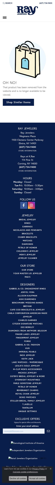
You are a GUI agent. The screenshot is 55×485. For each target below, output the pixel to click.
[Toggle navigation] (4, 17)
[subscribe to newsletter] (48, 431)
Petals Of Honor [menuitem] (27, 386)
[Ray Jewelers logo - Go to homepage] (27, 10)
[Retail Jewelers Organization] (23, 458)
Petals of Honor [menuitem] (27, 247)
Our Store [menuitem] (27, 269)
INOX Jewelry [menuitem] (27, 355)
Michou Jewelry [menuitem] (27, 372)
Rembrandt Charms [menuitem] (27, 390)
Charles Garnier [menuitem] (27, 320)
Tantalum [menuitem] (27, 407)
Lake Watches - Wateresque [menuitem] (27, 362)
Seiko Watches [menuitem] (27, 397)
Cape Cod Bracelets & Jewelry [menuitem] (27, 309)
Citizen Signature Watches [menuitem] (27, 323)
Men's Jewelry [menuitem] (27, 254)
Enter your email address (27, 426)
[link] (45, 3)
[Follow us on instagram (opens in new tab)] (31, 205)
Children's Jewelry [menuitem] (27, 251)
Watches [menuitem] (27, 240)
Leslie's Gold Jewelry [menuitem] (27, 365)
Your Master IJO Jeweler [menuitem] (27, 273)
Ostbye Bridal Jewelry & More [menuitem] (27, 376)
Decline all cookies (18, 478)
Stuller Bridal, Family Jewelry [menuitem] (27, 400)
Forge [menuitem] (27, 341)
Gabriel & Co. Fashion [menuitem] (27, 344)
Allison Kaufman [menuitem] (27, 295)
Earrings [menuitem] (27, 226)
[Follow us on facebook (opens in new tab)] (23, 205)
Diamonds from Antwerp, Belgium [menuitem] (27, 330)
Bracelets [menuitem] (27, 233)
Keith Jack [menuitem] (27, 358)
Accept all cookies (37, 478)
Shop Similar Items (18, 102)
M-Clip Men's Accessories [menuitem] (27, 369)
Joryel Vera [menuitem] (27, 292)
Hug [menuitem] (27, 348)
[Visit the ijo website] (43, 458)
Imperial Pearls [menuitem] (27, 351)
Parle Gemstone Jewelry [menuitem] (27, 383)
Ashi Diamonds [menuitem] (27, 299)
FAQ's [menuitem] (27, 277)
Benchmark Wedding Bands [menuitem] (27, 302)
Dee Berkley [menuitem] (27, 327)
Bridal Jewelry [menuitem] (27, 219)
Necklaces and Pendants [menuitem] (27, 230)
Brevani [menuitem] (27, 306)
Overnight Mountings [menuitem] (27, 379)
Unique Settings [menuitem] (27, 411)
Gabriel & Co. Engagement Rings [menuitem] (27, 288)
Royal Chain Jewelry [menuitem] (27, 393)
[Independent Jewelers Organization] (27, 450)
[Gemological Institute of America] (27, 443)
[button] (7, 3)
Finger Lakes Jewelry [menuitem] (27, 334)
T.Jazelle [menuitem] (27, 404)
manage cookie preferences (25, 472)
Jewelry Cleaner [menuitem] (27, 258)
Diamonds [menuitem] (27, 244)
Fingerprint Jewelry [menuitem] (27, 337)
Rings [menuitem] (27, 223)
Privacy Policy (38, 469)
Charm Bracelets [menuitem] (27, 237)
